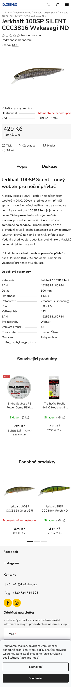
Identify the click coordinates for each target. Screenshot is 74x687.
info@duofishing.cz (25, 584)
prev (4, 388)
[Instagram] (17, 603)
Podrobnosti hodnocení (17, 40)
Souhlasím (36, 678)
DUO (15, 45)
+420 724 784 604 (25, 592)
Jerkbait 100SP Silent (55, 280)
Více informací (29, 658)
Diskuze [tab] (49, 166)
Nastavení (35, 667)
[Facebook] (8, 603)
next (70, 388)
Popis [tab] (22, 166)
